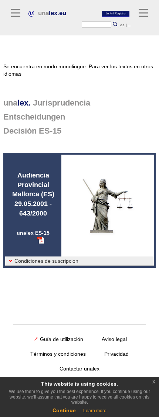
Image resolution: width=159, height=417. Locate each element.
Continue (64, 410)
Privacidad (116, 354)
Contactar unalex (79, 369)
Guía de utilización (61, 339)
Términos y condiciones (58, 354)
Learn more (94, 410)
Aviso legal (114, 339)
